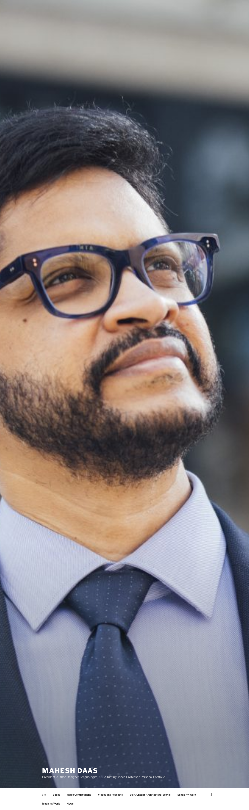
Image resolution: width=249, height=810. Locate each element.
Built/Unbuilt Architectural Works (150, 794)
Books (56, 794)
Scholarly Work (186, 794)
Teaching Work (51, 803)
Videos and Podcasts (110, 794)
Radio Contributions (79, 794)
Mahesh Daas (70, 771)
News (70, 803)
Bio (44, 794)
